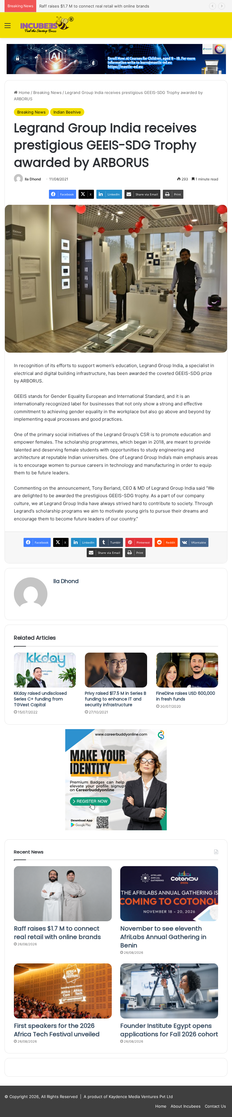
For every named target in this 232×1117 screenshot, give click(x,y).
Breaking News (47, 92)
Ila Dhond (33, 179)
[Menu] (8, 27)
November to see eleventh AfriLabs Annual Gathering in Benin (163, 937)
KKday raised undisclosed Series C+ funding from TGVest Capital (40, 699)
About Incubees (186, 1106)
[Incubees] (46, 25)
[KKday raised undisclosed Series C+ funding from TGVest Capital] (45, 670)
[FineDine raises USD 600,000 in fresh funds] (187, 670)
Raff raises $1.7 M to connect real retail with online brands (57, 932)
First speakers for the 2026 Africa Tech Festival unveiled (57, 1030)
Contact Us (215, 1106)
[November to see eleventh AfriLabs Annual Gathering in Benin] (169, 893)
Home (24, 92)
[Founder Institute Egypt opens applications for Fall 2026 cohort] (169, 991)
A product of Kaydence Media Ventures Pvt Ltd (128, 1096)
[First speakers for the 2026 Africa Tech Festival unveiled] (63, 991)
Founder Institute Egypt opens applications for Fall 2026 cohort (169, 1030)
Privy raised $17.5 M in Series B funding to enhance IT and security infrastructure (115, 699)
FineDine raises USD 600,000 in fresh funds (185, 696)
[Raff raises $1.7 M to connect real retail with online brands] (63, 893)
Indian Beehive (67, 112)
